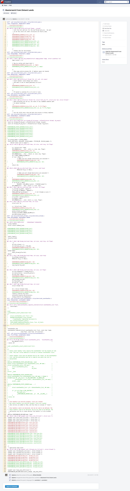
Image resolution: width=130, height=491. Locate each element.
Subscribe (106, 31)
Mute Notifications (109, 33)
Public (14, 13)
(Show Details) (37, 475)
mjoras (15, 19)
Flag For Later (108, 35)
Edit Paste (106, 24)
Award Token (107, 37)
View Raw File (107, 28)
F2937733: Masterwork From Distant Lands (113, 52)
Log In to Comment (11, 486)
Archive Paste (107, 26)
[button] (100, 2)
